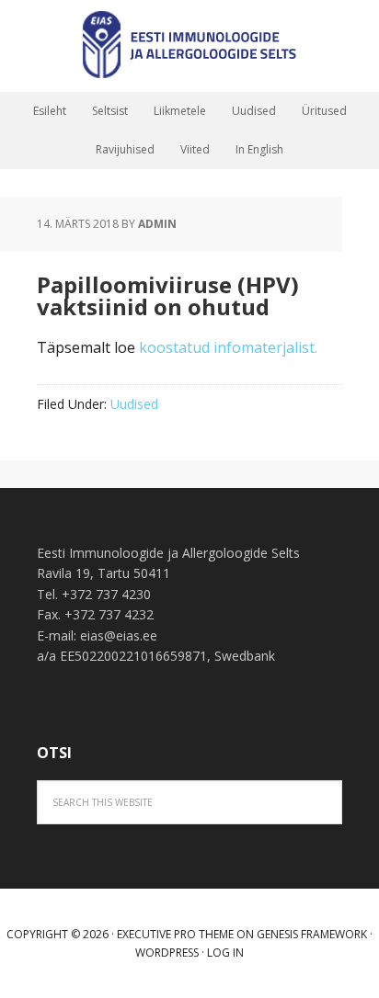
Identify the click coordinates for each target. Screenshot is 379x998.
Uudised (134, 404)
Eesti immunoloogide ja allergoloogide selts (189, 46)
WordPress (167, 952)
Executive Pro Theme (175, 934)
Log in (225, 952)
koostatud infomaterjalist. (228, 347)
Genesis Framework (312, 934)
